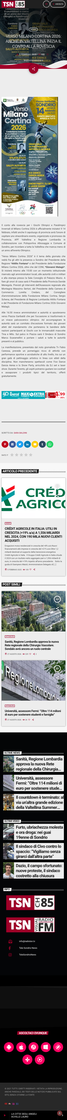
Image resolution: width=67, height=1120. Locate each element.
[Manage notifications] (59, 1113)
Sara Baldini (20, 433)
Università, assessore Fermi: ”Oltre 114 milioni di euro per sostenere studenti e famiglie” (33, 712)
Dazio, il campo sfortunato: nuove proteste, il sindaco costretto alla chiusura (39, 870)
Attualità (10, 636)
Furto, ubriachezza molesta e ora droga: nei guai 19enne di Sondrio (39, 832)
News (33, 29)
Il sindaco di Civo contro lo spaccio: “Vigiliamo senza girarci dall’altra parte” (38, 851)
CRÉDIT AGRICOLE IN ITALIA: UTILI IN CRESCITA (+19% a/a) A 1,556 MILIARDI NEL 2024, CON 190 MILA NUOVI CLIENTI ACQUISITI (33, 535)
